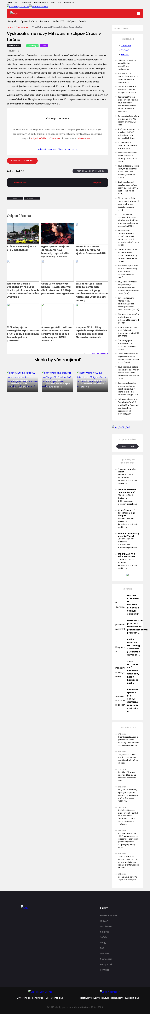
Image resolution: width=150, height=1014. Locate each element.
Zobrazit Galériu (22, 160)
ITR (59, 2)
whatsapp (33, 46)
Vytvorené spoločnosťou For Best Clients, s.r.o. (40, 997)
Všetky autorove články (90, 171)
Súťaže (82, 21)
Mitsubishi (31, 198)
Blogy (103, 942)
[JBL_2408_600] (127, 427)
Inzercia (104, 953)
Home (10, 27)
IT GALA (104, 921)
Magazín (12, 21)
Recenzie (45, 21)
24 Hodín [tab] (126, 45)
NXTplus (72, 21)
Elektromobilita (41, 2)
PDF (53, 2)
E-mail (44, 46)
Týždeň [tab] (125, 49)
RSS (102, 948)
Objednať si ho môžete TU (45, 138)
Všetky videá (127, 446)
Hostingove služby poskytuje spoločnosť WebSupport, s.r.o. (109, 997)
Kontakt (104, 969)
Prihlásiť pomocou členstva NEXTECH (57, 149)
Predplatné (26, 2)
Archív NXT (58, 21)
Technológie (22, 27)
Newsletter (69, 2)
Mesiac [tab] (125, 54)
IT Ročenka (106, 926)
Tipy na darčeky (29, 21)
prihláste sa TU (85, 138)
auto (15, 198)
